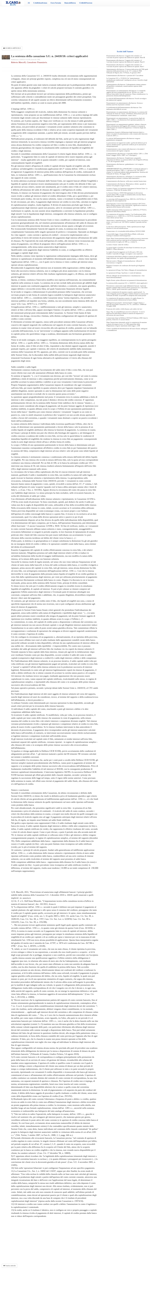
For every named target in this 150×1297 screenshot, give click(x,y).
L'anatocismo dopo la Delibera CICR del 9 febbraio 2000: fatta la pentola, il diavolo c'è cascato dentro (127, 318)
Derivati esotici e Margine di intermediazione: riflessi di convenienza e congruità (124, 261)
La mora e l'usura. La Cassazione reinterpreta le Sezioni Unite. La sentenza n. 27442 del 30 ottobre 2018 (126, 189)
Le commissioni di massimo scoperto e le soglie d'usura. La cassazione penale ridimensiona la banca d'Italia (125, 299)
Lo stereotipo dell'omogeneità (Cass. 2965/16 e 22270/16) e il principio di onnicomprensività (126, 200)
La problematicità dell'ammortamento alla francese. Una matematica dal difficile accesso (124, 108)
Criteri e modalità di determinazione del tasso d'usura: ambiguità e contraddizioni (126, 329)
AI (29, 3)
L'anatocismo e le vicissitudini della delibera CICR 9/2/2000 (125, 231)
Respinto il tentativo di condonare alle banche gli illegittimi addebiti (125, 266)
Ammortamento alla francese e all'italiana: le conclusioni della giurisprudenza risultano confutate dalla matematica (126, 177)
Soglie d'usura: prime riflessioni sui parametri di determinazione (126, 280)
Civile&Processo (85, 3)
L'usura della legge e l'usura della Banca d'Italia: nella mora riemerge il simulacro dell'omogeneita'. (125, 235)
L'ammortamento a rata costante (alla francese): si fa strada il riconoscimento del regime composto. (125, 150)
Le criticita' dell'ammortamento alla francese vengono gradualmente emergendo (123, 139)
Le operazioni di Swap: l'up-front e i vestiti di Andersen (123, 273)
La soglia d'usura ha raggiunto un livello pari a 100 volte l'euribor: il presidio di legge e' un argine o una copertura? (124, 252)
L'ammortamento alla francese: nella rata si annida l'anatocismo (126, 181)
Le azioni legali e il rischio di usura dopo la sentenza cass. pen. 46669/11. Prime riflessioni (126, 248)
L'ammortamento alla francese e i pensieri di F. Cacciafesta (124, 75)
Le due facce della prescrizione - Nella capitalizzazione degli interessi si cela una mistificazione (125, 227)
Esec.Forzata (56, 3)
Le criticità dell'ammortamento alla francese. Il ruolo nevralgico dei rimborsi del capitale (126, 99)
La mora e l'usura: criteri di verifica (117, 245)
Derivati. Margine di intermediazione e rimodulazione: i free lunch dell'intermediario (125, 276)
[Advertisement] (75, 24)
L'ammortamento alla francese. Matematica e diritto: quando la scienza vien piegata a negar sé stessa (126, 184)
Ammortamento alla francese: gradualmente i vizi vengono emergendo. (125, 165)
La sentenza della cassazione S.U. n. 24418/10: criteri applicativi (126, 283)
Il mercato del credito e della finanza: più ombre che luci (124, 309)
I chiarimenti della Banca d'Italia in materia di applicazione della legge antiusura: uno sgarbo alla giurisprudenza (126, 257)
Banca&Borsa (70, 3)
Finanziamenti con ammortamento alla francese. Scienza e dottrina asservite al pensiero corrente (124, 104)
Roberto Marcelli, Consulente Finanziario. (29, 62)
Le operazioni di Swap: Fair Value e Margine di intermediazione (126, 270)
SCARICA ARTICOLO (13, 48)
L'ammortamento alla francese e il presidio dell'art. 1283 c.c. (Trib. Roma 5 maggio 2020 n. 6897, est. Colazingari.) (127, 154)
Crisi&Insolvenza (40, 3)
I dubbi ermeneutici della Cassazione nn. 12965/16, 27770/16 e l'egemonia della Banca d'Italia (126, 210)
